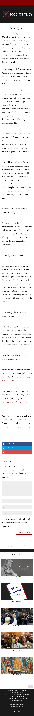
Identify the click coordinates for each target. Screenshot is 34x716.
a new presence (17, 650)
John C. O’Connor (20, 691)
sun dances (17, 44)
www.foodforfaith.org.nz (14, 698)
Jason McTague (19, 692)
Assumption (17, 674)
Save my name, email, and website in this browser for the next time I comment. (16, 522)
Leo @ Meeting (17, 625)
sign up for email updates (17, 704)
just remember (17, 601)
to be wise (17, 576)
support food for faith (17, 706)
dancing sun (26, 90)
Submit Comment (24, 532)
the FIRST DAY (8, 380)
